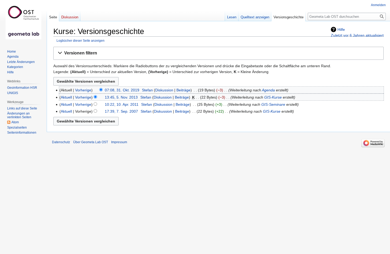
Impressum (119, 142)
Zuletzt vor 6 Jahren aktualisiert (357, 35)
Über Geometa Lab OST (90, 142)
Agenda (268, 90)
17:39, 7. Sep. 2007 (121, 111)
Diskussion (164, 90)
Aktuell (66, 97)
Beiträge (183, 90)
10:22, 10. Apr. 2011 (121, 104)
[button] (218, 53)
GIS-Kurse (273, 97)
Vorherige (83, 90)
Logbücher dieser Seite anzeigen (81, 40)
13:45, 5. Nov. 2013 (121, 97)
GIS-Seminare (273, 104)
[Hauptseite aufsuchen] (23, 21)
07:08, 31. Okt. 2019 (122, 90)
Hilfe (341, 29)
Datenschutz (61, 142)
